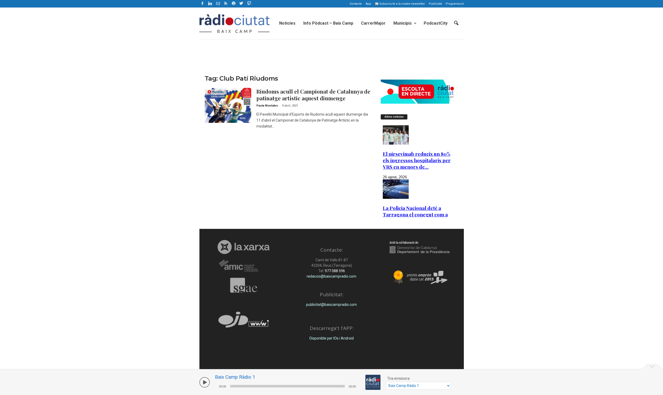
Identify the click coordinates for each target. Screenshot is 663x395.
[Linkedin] (210, 4)
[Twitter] (241, 4)
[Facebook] (202, 4)
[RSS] (226, 4)
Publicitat (435, 3)
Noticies (287, 23)
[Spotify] (233, 4)
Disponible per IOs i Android (331, 338)
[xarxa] (244, 247)
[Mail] (218, 4)
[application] (287, 385)
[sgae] (244, 285)
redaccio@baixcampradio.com (331, 276)
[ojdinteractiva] (244, 322)
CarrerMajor (373, 23)
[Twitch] (248, 3)
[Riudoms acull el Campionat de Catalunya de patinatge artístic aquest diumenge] (228, 105)
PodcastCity (436, 23)
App (368, 3)
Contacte (356, 3)
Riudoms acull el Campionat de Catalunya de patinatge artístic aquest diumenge (313, 95)
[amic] (244, 265)
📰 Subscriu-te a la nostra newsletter (400, 3)
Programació (455, 3)
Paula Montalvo (267, 105)
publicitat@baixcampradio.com (331, 304)
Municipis (402, 23)
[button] (456, 23)
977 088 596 (334, 271)
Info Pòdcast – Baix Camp (328, 23)
